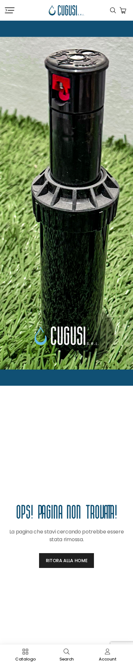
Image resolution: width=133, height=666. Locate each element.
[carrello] (123, 10)
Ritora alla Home (66, 560)
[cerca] (113, 10)
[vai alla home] (66, 10)
